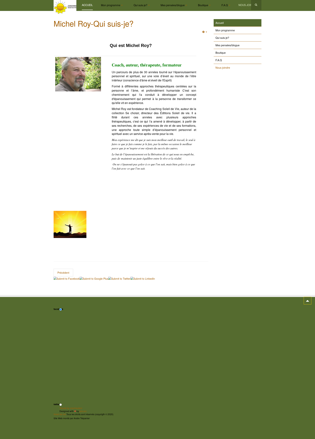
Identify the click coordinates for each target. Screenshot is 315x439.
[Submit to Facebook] (67, 278)
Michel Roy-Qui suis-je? (93, 23)
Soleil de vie (60, 414)
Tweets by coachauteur (70, 408)
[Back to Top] (307, 300)
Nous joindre (248, 5)
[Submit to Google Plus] (94, 278)
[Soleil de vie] (65, 5)
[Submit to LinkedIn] (143, 278)
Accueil (87, 5)
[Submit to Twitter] (119, 278)
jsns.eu (83, 411)
